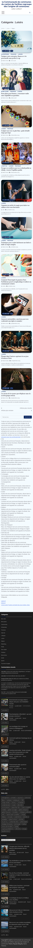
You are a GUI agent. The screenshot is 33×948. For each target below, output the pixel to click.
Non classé (4, 649)
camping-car (16, 800)
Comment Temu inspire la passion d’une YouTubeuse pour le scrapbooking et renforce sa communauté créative (16, 282)
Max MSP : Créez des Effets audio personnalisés (12, 692)
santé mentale (23, 821)
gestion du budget (12, 809)
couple (14, 805)
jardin (3, 814)
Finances (13, 54)
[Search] (30, 12)
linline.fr (3, 603)
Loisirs (20, 54)
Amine (4, 286)
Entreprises (5, 54)
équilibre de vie (5, 831)
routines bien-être (13, 821)
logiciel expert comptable (13, 814)
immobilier (15, 812)
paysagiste (4, 819)
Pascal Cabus (5, 360)
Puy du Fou (4, 821)
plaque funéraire (13, 819)
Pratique (10, 128)
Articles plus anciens (7, 410)
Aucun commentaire (26, 730)
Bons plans (4, 91)
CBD (22, 800)
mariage (23, 814)
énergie (24, 828)
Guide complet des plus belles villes (19, 605)
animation (13, 797)
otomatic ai (25, 816)
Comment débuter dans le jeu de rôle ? (15, 676)
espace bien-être (15, 807)
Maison (3, 641)
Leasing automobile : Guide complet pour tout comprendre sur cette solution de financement (20, 752)
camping (9, 800)
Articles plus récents (26, 408)
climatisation (21, 802)
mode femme (17, 816)
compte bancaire (6, 805)
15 (6, 935)
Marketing (3, 644)
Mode (2, 646)
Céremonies (4, 624)
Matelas (4, 816)
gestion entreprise (23, 809)
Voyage (16, 826)
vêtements (17, 828)
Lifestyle (4, 166)
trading (24, 824)
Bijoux (3, 800)
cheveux (14, 802)
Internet (3, 632)
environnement (5, 807)
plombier (21, 819)
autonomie (27, 797)
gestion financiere (6, 812)
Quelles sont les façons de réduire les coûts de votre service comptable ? (15, 688)
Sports (2, 660)
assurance (20, 797)
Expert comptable (26, 807)
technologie (17, 824)
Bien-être (3, 618)
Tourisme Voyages (5, 663)
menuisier (10, 816)
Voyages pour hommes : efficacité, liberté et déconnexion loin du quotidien (19, 848)
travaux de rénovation (7, 826)
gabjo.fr (3, 601)
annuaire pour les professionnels (11, 437)
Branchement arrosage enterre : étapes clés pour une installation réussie (18, 701)
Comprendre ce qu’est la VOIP (8, 693)
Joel (3, 209)
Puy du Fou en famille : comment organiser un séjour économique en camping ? (19, 875)
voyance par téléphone (7, 828)
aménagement (5, 797)
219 (7, 789)
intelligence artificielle (25, 812)
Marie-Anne (5, 60)
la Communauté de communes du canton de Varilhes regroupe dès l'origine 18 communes (16, 4)
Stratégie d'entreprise (7, 824)
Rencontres (4, 655)
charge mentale (6, 802)
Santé (2, 658)
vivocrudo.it (4, 605)
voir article (5, 710)
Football (4, 809)
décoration (20, 805)
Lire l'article (5, 857)
